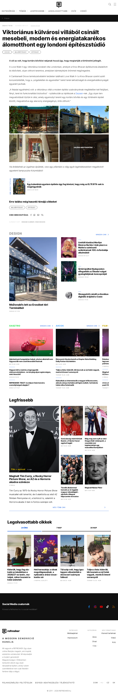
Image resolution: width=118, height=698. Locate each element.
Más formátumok (109, 630)
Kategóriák (92, 630)
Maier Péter (35, 25)
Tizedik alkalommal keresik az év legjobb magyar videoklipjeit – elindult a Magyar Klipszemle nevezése (70, 492)
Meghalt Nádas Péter (93, 488)
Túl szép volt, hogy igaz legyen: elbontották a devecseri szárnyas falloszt (71, 573)
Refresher (73, 630)
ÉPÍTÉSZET (35, 52)
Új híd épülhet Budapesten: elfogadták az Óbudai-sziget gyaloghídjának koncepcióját (92, 271)
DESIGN (7, 52)
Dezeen (79, 93)
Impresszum (73, 638)
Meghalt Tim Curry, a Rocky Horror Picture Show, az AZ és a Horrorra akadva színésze (30, 479)
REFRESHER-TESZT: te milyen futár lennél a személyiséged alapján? (27, 384)
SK (114, 683)
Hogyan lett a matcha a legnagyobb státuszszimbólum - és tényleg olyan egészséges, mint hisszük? (30, 372)
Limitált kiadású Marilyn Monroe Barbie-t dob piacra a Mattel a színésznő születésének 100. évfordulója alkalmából (93, 247)
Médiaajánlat (72, 633)
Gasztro (14, 326)
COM (95, 683)
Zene (94, 637)
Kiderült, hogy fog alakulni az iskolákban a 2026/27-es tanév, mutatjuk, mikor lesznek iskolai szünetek (19, 574)
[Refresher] (59, 4)
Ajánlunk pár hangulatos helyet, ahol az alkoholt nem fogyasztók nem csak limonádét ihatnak (31, 360)
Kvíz (74, 11)
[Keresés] (108, 4)
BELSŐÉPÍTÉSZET (21, 52)
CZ (108, 683)
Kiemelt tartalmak (109, 633)
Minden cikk (101, 234)
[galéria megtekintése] (34, 119)
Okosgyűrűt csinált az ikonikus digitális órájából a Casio (93, 295)
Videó (83, 11)
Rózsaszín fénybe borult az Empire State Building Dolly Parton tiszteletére (76, 360)
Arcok (60, 326)
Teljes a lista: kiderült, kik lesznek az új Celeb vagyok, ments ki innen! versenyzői (78, 371)
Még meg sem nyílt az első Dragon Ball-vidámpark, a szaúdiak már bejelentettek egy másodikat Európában (95, 443)
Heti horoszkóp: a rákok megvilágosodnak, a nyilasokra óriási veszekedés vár (45, 573)
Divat (94, 641)
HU (102, 683)
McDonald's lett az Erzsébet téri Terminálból (28, 306)
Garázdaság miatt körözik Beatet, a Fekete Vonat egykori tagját (71, 441)
